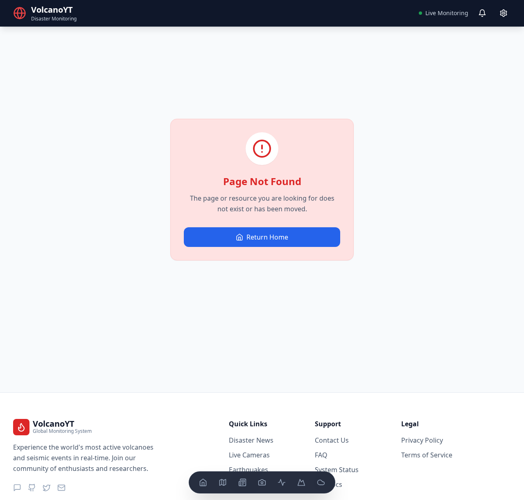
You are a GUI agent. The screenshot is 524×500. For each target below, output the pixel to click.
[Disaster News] (242, 482)
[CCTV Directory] (262, 482)
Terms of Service (426, 454)
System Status (337, 469)
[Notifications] (482, 13)
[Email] (61, 488)
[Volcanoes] (301, 482)
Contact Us (332, 440)
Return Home (267, 237)
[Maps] (222, 482)
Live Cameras (249, 454)
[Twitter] (47, 488)
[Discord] (17, 488)
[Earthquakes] (281, 482)
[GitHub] (32, 488)
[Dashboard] (203, 482)
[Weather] (321, 482)
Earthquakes (248, 469)
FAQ (321, 454)
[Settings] (503, 13)
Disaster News (251, 440)
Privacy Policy (422, 440)
